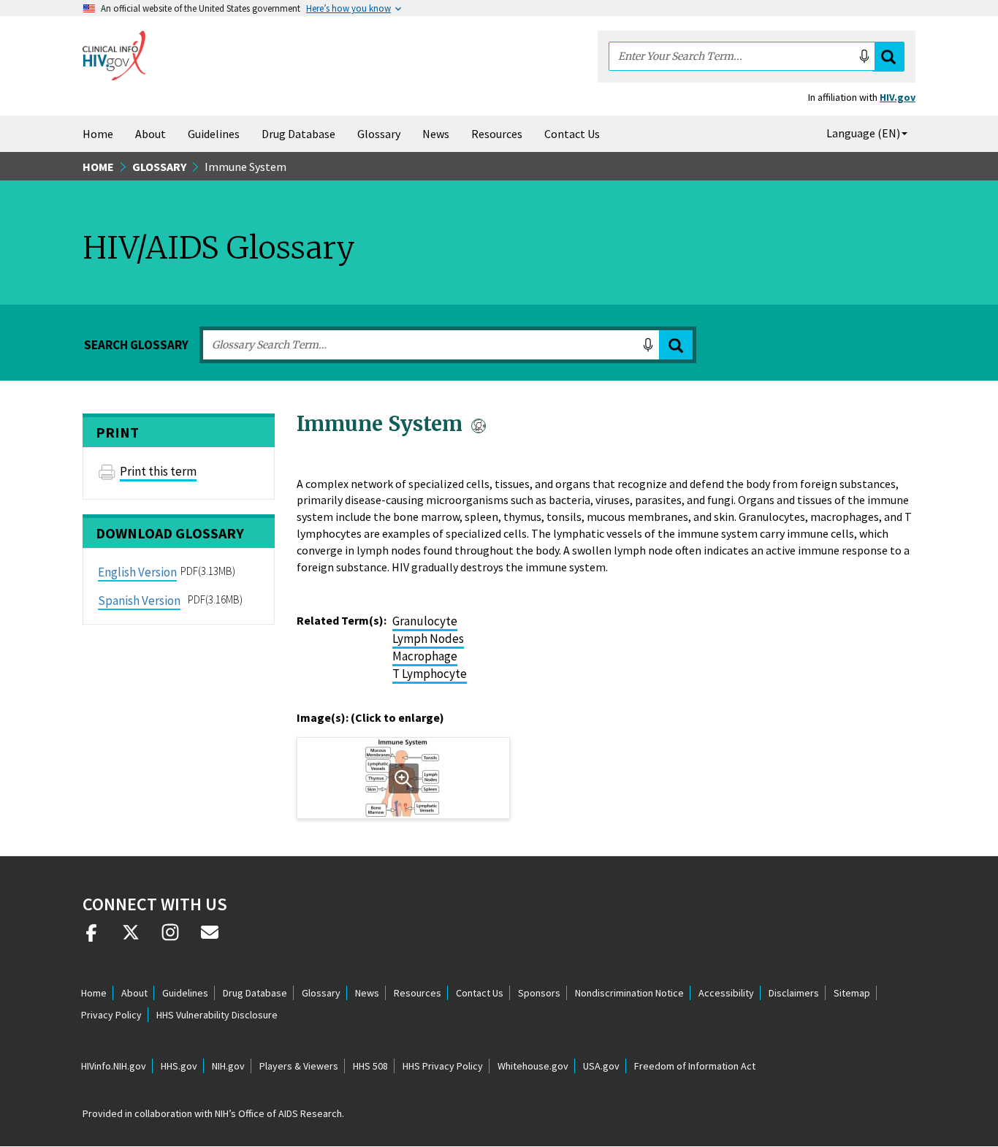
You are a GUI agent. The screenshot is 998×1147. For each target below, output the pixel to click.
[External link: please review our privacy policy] (91, 938)
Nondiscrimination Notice (629, 992)
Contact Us (572, 133)
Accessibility (726, 992)
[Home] (114, 55)
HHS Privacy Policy (443, 1065)
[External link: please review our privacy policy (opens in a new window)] (131, 938)
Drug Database (298, 133)
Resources (496, 133)
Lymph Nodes (428, 638)
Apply (676, 345)
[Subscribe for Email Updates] (209, 938)
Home (98, 133)
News (435, 133)
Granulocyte (424, 621)
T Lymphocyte (429, 674)
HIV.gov (897, 97)
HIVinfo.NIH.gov (113, 1065)
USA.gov (601, 1065)
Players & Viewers (298, 1065)
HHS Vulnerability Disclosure (217, 1014)
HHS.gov (179, 1065)
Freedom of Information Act (694, 1065)
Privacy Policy (111, 1014)
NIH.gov (228, 1065)
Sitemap (852, 992)
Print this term (158, 471)
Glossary (378, 133)
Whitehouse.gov (533, 1065)
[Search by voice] (864, 56)
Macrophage (424, 656)
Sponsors (539, 992)
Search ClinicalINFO (888, 57)
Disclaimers (794, 992)
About (150, 133)
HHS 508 (370, 1065)
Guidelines (214, 133)
